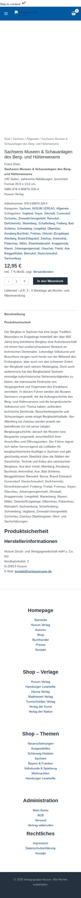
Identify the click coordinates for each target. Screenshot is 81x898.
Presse (40, 644)
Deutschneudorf (47, 253)
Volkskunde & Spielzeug (40, 768)
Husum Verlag (40, 625)
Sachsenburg (12, 258)
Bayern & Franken (40, 763)
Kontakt (40, 649)
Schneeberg (24, 228)
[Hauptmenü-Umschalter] (6, 13)
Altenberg (10, 238)
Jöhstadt (49, 213)
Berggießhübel (13, 253)
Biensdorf (30, 253)
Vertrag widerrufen (40, 825)
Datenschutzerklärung (40, 848)
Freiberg (62, 223)
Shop (40, 634)
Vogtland (27, 213)
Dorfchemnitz (12, 223)
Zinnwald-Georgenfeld (31, 218)
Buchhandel (40, 639)
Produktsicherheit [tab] (17, 322)
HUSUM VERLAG (43, 208)
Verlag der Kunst (40, 706)
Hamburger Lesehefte (40, 686)
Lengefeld (40, 228)
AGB (40, 815)
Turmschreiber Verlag (40, 701)
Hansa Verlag (40, 691)
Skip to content (10, 4)
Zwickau (46, 238)
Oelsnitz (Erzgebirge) (55, 233)
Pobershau (11, 243)
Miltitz (23, 243)
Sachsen (18, 138)
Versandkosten (43, 271)
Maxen (8, 248)
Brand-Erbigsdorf (28, 238)
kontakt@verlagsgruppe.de (33, 571)
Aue (67, 248)
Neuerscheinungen (41, 743)
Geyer (38, 213)
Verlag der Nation (40, 711)
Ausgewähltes (40, 748)
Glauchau (47, 248)
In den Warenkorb (50, 281)
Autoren (40, 630)
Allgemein (33, 138)
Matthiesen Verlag (40, 696)
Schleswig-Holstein (40, 753)
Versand (40, 820)
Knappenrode (60, 243)
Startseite (40, 620)
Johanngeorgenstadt (27, 248)
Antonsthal (59, 238)
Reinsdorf (53, 218)
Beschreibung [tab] (14, 314)
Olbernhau (54, 228)
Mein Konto (40, 810)
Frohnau (35, 233)
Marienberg (30, 223)
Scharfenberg (46, 223)
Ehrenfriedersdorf (39, 243)
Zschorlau (10, 218)
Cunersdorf (63, 213)
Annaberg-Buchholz (16, 233)
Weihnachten (40, 773)
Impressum (40, 843)
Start (7, 138)
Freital (59, 248)
